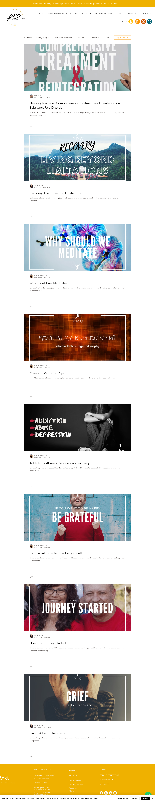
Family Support (43, 37)
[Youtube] (115, 793)
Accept (145, 798)
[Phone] (137, 21)
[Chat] (149, 21)
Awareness (82, 37)
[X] (106, 793)
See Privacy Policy (91, 798)
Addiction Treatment (64, 37)
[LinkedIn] (110, 793)
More (94, 37)
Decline (135, 798)
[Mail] (143, 21)
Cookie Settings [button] (122, 798)
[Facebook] (101, 793)
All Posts (28, 37)
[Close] (152, 798)
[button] (103, 13)
